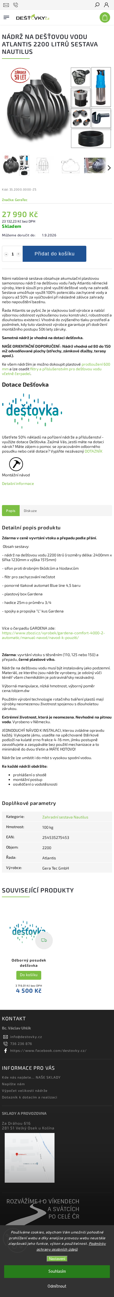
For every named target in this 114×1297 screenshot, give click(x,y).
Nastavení (57, 1259)
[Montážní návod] (16, 467)
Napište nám (13, 1084)
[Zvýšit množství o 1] (18, 254)
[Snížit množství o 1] (6, 254)
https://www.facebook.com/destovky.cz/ (48, 1050)
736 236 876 (21, 1043)
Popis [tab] (10, 510)
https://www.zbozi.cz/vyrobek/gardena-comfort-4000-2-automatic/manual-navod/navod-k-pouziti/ (53, 635)
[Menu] (6, 16)
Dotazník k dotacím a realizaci (29, 1097)
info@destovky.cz (26, 1036)
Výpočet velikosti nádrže (25, 1090)
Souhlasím (57, 1271)
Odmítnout (57, 1286)
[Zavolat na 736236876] (16, 5)
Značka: (14, 199)
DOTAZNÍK (93, 451)
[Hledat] (97, 5)
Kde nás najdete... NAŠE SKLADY (31, 1077)
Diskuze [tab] (30, 510)
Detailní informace (18, 483)
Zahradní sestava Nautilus (65, 817)
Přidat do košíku (55, 254)
